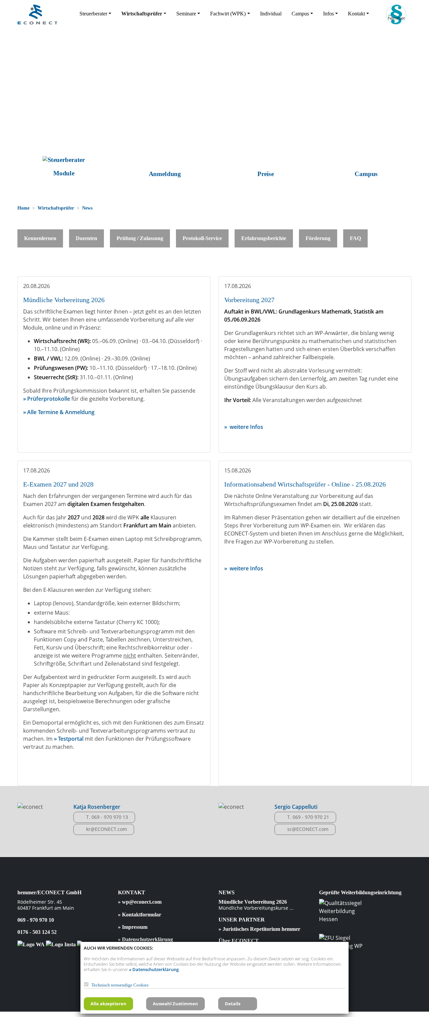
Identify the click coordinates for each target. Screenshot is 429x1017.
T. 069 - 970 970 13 (107, 817)
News (87, 208)
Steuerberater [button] (93, 13)
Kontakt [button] (356, 13)
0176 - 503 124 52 (37, 932)
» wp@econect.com (140, 902)
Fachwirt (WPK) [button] (228, 13)
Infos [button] (328, 13)
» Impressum (132, 927)
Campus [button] (300, 13)
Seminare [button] (186, 13)
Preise (264, 174)
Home (23, 208)
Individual (271, 13)
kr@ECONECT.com (106, 829)
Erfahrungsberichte (263, 238)
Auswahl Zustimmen (175, 1004)
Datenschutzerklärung (155, 969)
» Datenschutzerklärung (145, 939)
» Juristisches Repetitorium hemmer (259, 929)
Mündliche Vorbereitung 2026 (253, 902)
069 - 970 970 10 (35, 920)
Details (232, 1004)
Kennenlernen (40, 238)
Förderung (318, 238)
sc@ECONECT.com (307, 829)
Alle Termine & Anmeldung (61, 412)
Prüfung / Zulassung (140, 238)
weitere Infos (245, 427)
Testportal (71, 738)
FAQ (355, 238)
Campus (365, 174)
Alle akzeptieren (108, 1004)
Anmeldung (164, 174)
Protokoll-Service (202, 238)
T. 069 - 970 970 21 (308, 817)
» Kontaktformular (139, 914)
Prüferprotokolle (48, 398)
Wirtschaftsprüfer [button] (141, 13)
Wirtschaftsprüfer (56, 208)
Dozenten (86, 238)
